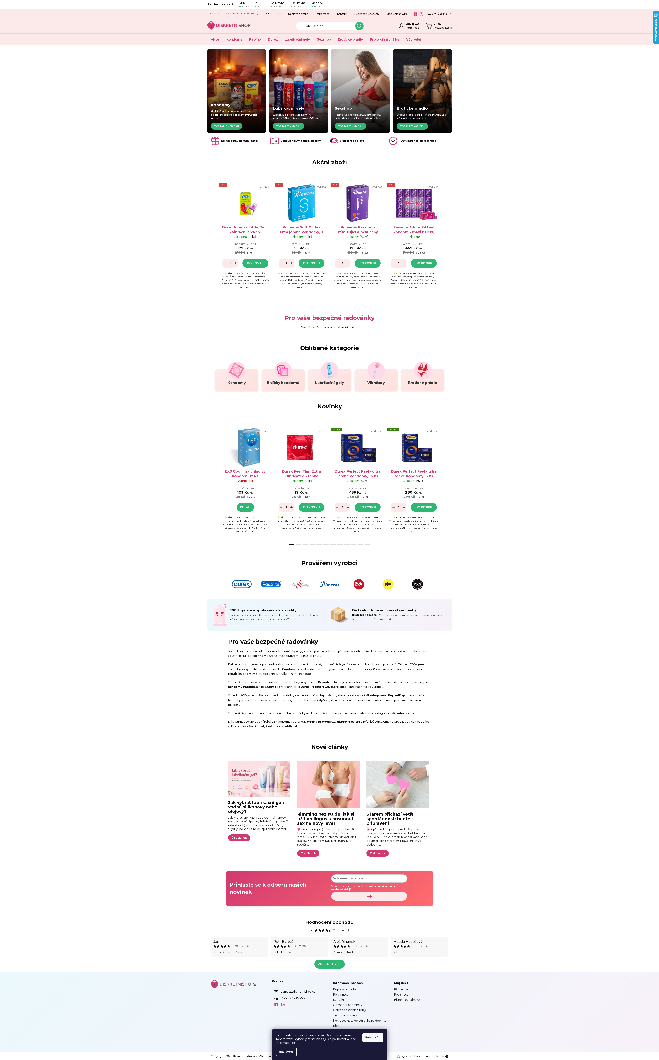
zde (292, 1042)
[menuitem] (215, 39)
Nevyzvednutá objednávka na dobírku (360, 1020)
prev (213, 241)
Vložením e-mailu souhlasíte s (363, 888)
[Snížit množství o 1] (225, 263)
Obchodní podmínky (347, 1005)
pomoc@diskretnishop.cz (297, 991)
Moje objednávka (396, 14)
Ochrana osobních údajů (350, 1010)
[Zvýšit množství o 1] (235, 263)
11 (367, 544)
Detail (245, 507)
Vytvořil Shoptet (412, 1056)
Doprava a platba (298, 14)
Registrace (412, 27)
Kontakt (342, 14)
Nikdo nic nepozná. (364, 614)
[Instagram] (420, 14)
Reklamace (322, 14)
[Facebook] (414, 14)
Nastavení (286, 1051)
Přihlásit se (401, 989)
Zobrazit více (329, 964)
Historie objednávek (407, 999)
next (445, 241)
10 (360, 544)
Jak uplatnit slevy (345, 1015)
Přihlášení (412, 24)
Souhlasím (373, 1037)
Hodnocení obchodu (366, 14)
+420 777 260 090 (292, 997)
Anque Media (435, 1056)
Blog (336, 1025)
